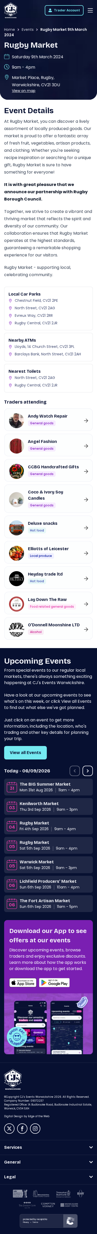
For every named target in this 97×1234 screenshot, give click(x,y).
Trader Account (67, 10)
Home (9, 29)
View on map (23, 90)
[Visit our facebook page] (22, 1128)
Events (28, 29)
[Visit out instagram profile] (35, 1128)
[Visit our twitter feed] (9, 1128)
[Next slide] (88, 771)
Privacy (26, 1222)
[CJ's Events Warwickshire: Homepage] (10, 10)
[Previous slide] (75, 771)
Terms (35, 1222)
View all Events (25, 752)
